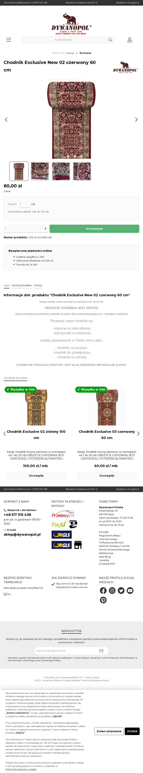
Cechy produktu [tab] (21, 285)
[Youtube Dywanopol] (130, 590)
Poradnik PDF (107, 563)
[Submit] (101, 651)
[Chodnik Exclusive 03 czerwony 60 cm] (106, 407)
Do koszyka (94, 228)
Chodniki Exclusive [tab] (15, 377)
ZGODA (132, 731)
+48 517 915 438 (39, 2)
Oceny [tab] (38, 285)
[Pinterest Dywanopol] (103, 600)
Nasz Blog (105, 556)
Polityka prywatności (111, 542)
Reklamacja (106, 553)
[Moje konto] (130, 40)
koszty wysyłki (92, 677)
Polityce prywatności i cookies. (21, 769)
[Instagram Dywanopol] (112, 590)
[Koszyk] (138, 38)
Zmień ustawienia (109, 731)
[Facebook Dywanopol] (103, 590)
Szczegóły (36, 475)
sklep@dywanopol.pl (22, 534)
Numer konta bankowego (114, 549)
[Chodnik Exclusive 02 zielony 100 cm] (36, 407)
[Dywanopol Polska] (125, 66)
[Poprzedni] (6, 120)
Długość (12, 204)
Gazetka (104, 560)
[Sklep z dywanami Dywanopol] (71, 23)
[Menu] (9, 40)
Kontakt (104, 532)
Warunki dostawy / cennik (114, 546)
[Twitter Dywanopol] (121, 590)
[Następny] (136, 120)
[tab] (6, 285)
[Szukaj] (110, 40)
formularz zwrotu (77, 587)
